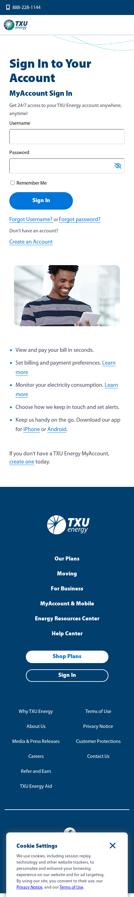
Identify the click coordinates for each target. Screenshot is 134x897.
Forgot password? (79, 220)
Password (19, 152)
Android (56, 430)
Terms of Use (98, 711)
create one (21, 462)
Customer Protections (98, 741)
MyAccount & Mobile (67, 604)
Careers (36, 756)
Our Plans (67, 559)
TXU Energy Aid (36, 786)
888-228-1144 (26, 7)
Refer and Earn (36, 771)
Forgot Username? (31, 220)
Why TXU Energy (36, 711)
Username (19, 123)
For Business (67, 589)
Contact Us (98, 756)
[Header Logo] (15, 30)
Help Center (67, 634)
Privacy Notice (98, 726)
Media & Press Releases (36, 741)
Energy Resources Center (67, 619)
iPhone (31, 430)
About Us (35, 726)
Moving (67, 574)
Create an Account (31, 242)
